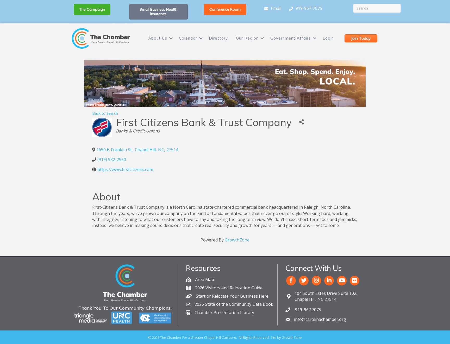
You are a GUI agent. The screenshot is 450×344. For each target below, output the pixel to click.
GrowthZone (237, 240)
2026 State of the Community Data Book (234, 304)
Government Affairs (290, 38)
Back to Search (105, 113)
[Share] (301, 122)
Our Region (247, 38)
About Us (157, 38)
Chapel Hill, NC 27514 (326, 296)
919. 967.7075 (307, 310)
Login (328, 38)
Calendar (188, 38)
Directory (218, 38)
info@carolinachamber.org (320, 319)
